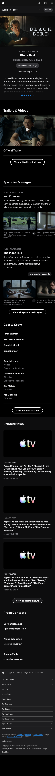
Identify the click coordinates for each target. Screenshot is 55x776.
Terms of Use (20, 749)
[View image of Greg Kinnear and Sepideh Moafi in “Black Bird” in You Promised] (19, 221)
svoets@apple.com (12, 659)
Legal (45, 749)
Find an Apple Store (24, 735)
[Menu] (52, 3)
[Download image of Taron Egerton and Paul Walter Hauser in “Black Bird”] (34, 300)
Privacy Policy (7, 749)
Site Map (5, 752)
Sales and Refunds (34, 749)
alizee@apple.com (11, 644)
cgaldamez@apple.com (13, 629)
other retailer (38, 735)
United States (7, 741)
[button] (39, 3)
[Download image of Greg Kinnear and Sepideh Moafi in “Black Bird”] (34, 233)
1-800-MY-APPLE (14, 737)
